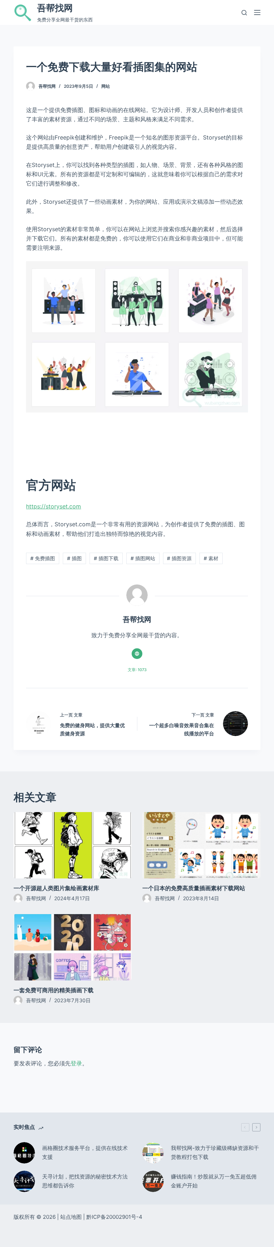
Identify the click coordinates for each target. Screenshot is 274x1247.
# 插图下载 (106, 558)
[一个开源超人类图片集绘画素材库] (73, 845)
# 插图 (74, 558)
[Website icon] (137, 653)
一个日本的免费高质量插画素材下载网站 (193, 888)
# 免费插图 (42, 558)
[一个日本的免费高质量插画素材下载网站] (201, 845)
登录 (76, 1063)
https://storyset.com (53, 506)
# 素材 (211, 558)
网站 (105, 86)
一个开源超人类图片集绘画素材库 (56, 888)
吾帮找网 (55, 7)
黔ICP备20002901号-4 (114, 1216)
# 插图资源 (179, 558)
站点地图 (71, 1216)
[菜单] (257, 12)
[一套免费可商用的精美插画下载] (73, 947)
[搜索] (244, 12)
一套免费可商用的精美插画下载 (53, 990)
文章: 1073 (137, 669)
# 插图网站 (143, 558)
